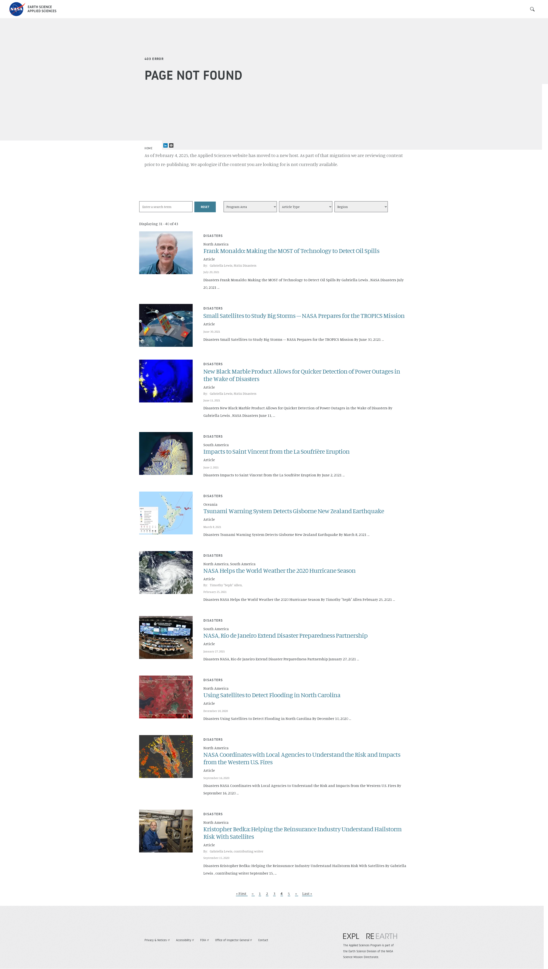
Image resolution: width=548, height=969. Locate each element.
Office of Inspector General (232, 940)
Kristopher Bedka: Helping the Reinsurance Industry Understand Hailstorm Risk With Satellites (302, 832)
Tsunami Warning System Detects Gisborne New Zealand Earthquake (293, 511)
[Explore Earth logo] (370, 938)
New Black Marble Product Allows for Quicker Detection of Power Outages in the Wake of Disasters (301, 375)
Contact (263, 940)
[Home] (32, 9)
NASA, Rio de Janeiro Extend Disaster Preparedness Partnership (285, 635)
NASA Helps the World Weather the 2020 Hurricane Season (279, 570)
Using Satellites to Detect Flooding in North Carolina (271, 695)
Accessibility (183, 940)
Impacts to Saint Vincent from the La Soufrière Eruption (276, 451)
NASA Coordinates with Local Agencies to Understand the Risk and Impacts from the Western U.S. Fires (301, 758)
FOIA (203, 940)
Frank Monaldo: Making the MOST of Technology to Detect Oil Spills (291, 250)
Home (148, 148)
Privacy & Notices (155, 940)
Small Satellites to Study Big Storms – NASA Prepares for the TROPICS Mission (304, 315)
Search (532, 9)
